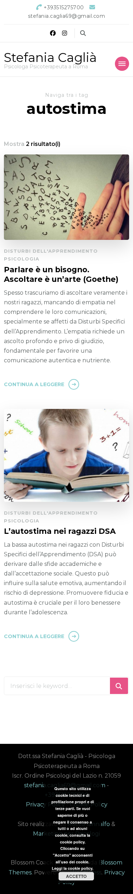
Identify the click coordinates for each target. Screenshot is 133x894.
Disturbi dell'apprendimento (51, 251)
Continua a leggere (34, 384)
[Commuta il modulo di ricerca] (83, 33)
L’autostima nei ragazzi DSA (60, 531)
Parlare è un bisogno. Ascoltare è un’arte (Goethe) (61, 274)
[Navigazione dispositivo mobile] (122, 64)
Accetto (76, 876)
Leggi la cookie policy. (72, 868)
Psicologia (21, 259)
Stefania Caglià (50, 57)
